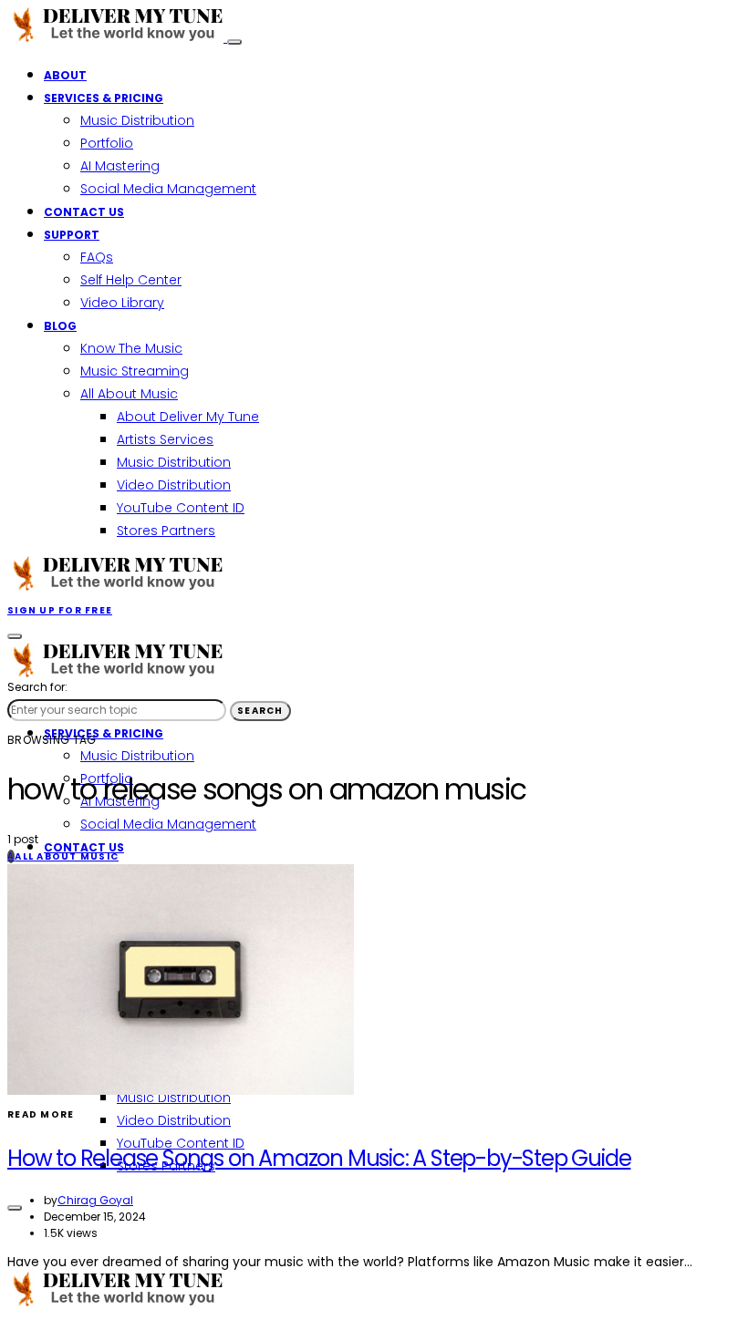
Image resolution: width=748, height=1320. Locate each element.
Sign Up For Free (59, 610)
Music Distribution (137, 120)
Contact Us (84, 212)
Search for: (37, 687)
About (65, 75)
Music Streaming (134, 371)
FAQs (96, 257)
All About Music (129, 394)
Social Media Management (168, 189)
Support (71, 234)
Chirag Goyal (95, 1200)
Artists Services (165, 439)
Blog (60, 326)
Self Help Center (131, 280)
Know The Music (131, 348)
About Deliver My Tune (188, 416)
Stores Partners (166, 530)
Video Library (122, 303)
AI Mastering (120, 166)
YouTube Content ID (180, 508)
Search (260, 710)
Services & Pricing (103, 98)
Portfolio (106, 143)
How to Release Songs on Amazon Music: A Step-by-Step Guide (318, 1158)
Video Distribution (174, 485)
